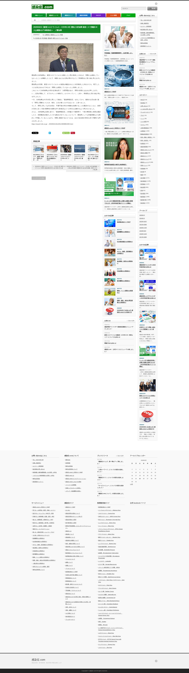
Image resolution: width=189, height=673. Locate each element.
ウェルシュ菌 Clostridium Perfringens (108, 610)
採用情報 (67, 463)
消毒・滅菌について (70, 610)
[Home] (35, 20)
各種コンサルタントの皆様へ (73, 488)
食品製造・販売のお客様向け (125, 262)
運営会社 (67, 459)
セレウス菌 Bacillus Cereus (106, 591)
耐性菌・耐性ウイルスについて (73, 584)
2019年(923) (142, 231)
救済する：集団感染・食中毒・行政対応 (43, 522)
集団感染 (142, 196)
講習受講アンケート (145, 46)
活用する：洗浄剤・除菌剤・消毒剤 (42, 526)
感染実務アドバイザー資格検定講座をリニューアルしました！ (118, 328)
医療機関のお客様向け (123, 232)
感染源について (69, 534)
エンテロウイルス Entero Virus (107, 522)
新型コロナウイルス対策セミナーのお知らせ (147, 397)
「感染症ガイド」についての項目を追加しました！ (110, 478)
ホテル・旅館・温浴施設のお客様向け (125, 252)
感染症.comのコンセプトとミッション (75, 478)
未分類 (142, 171)
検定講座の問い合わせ (146, 29)
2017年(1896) (143, 237)
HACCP (98, 15)
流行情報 (142, 178)
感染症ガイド (69, 15)
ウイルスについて (70, 559)
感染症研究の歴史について (72, 513)
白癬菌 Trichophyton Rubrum (106, 618)
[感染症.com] (42, 8)
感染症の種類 (144, 153)
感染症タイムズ (144, 159)
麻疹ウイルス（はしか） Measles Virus (109, 537)
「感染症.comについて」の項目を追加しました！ (110, 494)
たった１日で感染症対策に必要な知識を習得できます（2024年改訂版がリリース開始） (147, 363)
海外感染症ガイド (70, 616)
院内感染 (142, 193)
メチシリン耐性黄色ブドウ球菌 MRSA (109, 567)
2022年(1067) (143, 221)
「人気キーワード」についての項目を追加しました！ (110, 470)
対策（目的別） (144, 140)
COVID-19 (38, 38)
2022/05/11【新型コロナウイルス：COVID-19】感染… (79, 157)
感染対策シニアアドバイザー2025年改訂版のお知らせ (147, 297)
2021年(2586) (143, 224)
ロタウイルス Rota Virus (105, 585)
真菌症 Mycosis (103, 624)
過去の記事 (131, 320)
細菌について (69, 562)
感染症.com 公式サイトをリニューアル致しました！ (119, 350)
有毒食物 (142, 168)
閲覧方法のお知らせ (110, 343)
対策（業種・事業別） (146, 137)
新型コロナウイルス (58, 38)
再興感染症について (70, 578)
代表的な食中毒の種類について (73, 574)
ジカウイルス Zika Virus (105, 647)
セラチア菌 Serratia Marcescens (107, 564)
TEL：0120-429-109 (145, 20)
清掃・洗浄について (70, 607)
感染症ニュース (53, 15)
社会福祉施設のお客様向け (125, 241)
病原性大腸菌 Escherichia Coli (106, 597)
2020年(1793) (143, 227)
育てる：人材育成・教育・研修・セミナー (44, 510)
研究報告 (142, 184)
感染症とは (68, 531)
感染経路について (70, 537)
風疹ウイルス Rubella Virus (106, 540)
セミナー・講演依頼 (145, 26)
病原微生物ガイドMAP (123, 222)
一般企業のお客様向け (39, 563)
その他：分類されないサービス (41, 535)
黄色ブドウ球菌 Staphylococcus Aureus (109, 577)
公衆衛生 (47, 35)
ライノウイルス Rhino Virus (106, 526)
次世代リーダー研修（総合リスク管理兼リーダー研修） (147, 329)
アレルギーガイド (145, 112)
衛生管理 (142, 187)
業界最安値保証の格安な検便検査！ (115, 164)
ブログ (128, 15)
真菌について (69, 565)
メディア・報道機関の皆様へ (73, 491)
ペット (142, 118)
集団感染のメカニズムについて (73, 553)
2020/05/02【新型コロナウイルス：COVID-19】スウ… (65, 157)
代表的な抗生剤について (72, 587)
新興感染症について (70, 581)
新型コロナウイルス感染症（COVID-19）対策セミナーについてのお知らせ (118, 336)
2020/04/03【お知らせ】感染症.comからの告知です (125, 311)
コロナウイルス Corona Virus (106, 513)
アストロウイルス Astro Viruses (107, 588)
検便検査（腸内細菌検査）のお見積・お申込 (45, 472)
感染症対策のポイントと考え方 (73, 516)
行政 (66, 38)
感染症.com (38, 659)
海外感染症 (143, 181)
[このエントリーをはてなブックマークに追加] (50, 133)
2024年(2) (142, 218)
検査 (61, 35)
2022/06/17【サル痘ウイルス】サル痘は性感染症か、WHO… (52, 157)
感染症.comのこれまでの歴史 (73, 481)
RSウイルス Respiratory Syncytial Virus (109, 519)
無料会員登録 (144, 43)
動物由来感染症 (144, 134)
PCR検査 (44, 38)
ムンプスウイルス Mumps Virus (107, 543)
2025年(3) (142, 215)
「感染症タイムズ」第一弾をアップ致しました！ (110, 462)
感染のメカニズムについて (72, 549)
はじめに (67, 510)
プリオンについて (70, 568)
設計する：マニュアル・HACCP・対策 (43, 513)
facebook (156, 4)
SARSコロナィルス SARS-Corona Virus (109, 516)
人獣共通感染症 (144, 128)
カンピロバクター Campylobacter (107, 607)
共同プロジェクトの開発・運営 (41, 566)
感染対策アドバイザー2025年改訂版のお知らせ (147, 266)
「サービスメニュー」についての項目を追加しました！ (110, 486)
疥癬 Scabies (102, 621)
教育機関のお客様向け (123, 281)
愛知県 (50, 38)
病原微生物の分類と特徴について (74, 556)
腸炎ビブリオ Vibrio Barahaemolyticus (108, 600)
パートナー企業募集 (70, 484)
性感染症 (142, 143)
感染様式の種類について (72, 540)
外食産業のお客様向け (123, 271)
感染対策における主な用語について (75, 546)
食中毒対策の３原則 (70, 522)
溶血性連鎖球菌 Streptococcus (107, 546)
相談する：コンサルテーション (41, 529)
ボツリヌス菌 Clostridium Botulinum (108, 604)
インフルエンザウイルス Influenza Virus (109, 510)
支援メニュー (39, 15)
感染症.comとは (69, 475)
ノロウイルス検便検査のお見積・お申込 (43, 475)
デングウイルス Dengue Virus (106, 644)
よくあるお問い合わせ (146, 109)
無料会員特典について (71, 469)
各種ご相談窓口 (144, 23)
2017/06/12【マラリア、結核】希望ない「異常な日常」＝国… (38, 157)
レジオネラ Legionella (104, 561)
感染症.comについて (145, 149)
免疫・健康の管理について (72, 543)
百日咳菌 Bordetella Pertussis (106, 549)
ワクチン (142, 124)
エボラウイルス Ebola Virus (106, 633)
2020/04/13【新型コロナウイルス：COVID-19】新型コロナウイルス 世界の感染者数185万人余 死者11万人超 (50, 167)
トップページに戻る (38, 178)
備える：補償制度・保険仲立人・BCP (43, 519)
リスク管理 (113, 15)
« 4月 (131, 484)
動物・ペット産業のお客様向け (125, 292)
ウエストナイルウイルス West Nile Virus (109, 636)
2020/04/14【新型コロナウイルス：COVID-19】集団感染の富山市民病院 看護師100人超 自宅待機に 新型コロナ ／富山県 (82, 168)
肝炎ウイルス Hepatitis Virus (106, 573)
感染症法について (70, 593)
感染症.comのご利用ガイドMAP (114, 128)
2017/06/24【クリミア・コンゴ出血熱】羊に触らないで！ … (93, 157)
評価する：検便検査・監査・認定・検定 (43, 516)
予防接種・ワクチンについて (73, 590)
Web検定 (142, 103)
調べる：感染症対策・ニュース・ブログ (43, 532)
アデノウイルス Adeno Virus (106, 534)
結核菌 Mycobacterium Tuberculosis (108, 553)
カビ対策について (70, 613)
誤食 (141, 190)
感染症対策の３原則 (70, 519)
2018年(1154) (143, 234)
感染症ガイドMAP (110, 92)
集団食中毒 (143, 199)
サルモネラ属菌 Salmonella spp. (107, 594)
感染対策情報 (84, 15)
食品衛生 (142, 203)
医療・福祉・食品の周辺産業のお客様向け (125, 301)
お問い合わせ (144, 106)
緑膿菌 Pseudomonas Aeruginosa (107, 570)
